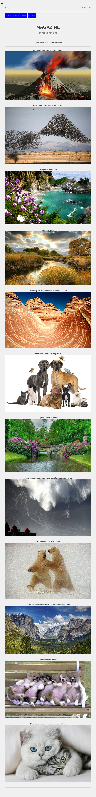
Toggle (3, 3)
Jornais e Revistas (12, 16)
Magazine (31, 16)
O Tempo (24, 16)
